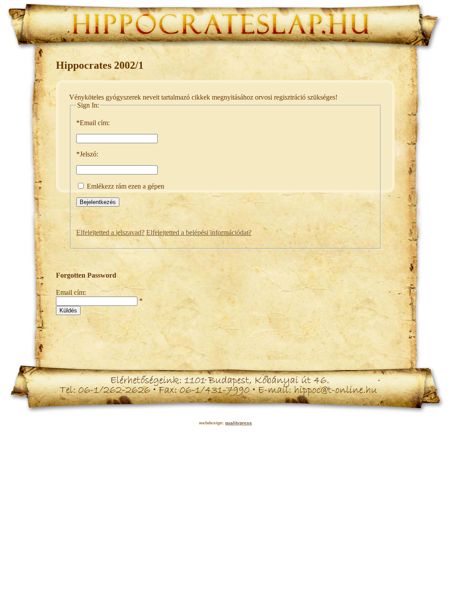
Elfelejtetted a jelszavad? (110, 232)
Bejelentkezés (98, 202)
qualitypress (238, 422)
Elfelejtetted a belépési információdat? (198, 232)
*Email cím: (93, 122)
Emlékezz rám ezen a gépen (124, 186)
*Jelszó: (87, 154)
